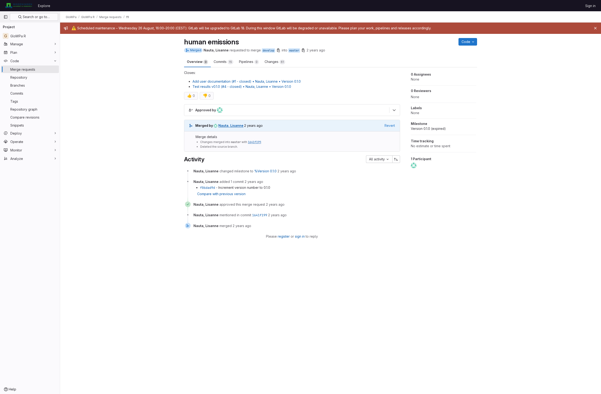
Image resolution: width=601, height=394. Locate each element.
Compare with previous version (221, 194)
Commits (223, 62)
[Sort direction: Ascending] (396, 159)
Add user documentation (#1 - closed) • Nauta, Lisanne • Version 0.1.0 (247, 81)
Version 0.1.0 (428, 129)
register (284, 236)
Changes (274, 62)
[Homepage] (18, 5)
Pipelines (248, 62)
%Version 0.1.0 (265, 171)
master (294, 50)
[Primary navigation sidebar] (5, 17)
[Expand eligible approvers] (394, 110)
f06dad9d (207, 187)
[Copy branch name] (278, 50)
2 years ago (316, 50)
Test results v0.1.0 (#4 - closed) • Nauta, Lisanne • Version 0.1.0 (242, 87)
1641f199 (254, 142)
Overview (197, 62)
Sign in (590, 6)
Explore (44, 6)
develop (268, 50)
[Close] (595, 28)
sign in (300, 236)
